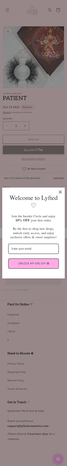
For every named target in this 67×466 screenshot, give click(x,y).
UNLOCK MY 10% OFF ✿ (33, 263)
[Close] (60, 192)
